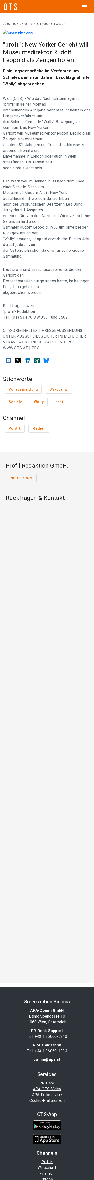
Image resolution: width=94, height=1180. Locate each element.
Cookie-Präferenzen (47, 1100)
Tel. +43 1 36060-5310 (47, 1036)
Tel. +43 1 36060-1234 (47, 1051)
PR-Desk (47, 1083)
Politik (47, 1162)
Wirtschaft (47, 1167)
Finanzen (47, 1173)
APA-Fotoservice (47, 1094)
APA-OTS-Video (47, 1089)
